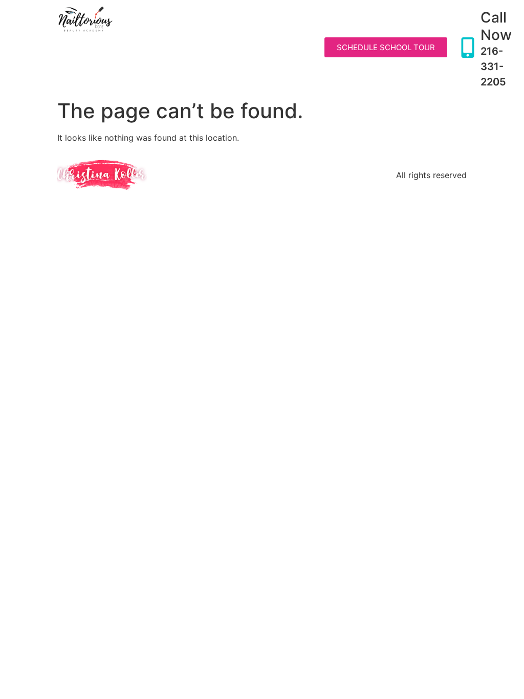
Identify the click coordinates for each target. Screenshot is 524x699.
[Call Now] (467, 47)
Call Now (496, 26)
